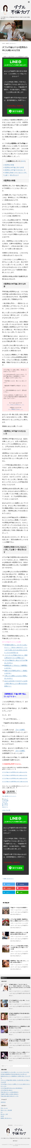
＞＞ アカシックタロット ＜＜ (15, 404)
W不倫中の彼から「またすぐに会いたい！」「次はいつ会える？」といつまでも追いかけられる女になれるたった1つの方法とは (19, 987)
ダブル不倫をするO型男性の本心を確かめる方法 (14, 778)
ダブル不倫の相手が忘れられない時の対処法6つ (11, 1088)
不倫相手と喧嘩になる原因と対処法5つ (9, 1094)
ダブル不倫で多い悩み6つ (6, 1090)
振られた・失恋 (4, 1114)
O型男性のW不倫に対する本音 (13, 167)
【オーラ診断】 (20, 730)
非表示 (23, 161)
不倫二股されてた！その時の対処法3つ (9, 1092)
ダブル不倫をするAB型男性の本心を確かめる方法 (15, 781)
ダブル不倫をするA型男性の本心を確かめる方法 (14, 772)
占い (2, 1112)
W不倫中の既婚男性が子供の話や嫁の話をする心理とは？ (14, 1074)
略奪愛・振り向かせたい (9, 878)
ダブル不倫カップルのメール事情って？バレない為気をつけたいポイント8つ (19, 1053)
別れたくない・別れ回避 (6, 1110)
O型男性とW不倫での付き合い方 (14, 170)
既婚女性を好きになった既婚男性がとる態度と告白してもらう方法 (19, 1027)
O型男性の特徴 (8, 165)
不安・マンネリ (4, 1108)
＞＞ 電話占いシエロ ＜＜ (15, 409)
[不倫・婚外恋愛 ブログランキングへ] (15, 792)
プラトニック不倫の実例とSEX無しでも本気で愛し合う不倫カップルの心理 (19, 947)
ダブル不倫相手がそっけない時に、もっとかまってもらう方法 (15, 1072)
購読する (4, 978)
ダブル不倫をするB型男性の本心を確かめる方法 (14, 775)
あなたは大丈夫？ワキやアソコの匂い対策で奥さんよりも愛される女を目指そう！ (15, 683)
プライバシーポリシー (18, 1125)
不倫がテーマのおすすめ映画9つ (18, 907)
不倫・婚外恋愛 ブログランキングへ (9, 796)
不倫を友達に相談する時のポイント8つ (9, 1096)
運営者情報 (10, 1125)
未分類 (2, 1116)
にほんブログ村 (6, 810)
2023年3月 (3, 1102)
